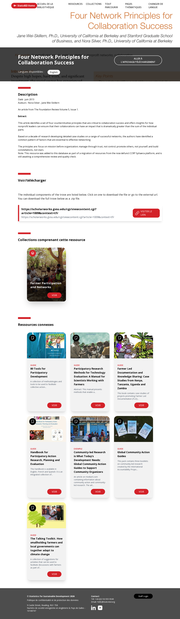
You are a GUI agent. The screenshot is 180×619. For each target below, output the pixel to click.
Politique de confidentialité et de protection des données (52, 600)
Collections (94, 3)
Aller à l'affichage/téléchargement (138, 60)
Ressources (75, 3)
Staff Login (143, 596)
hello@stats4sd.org (106, 601)
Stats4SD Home (26, 5)
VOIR (54, 295)
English (54, 72)
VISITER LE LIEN (146, 213)
